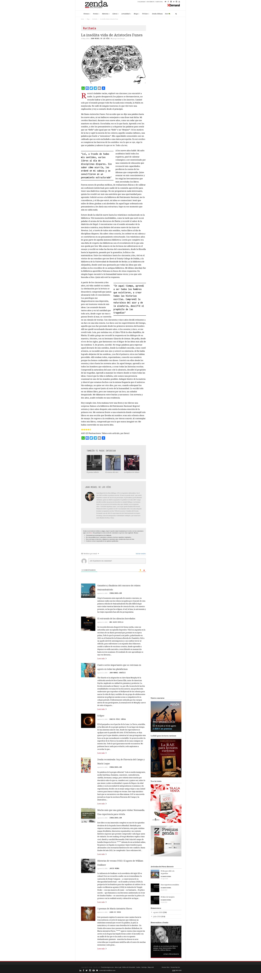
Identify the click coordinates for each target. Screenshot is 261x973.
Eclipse (100, 715)
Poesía (95, 14)
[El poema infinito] (94, 462)
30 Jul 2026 (164, 890)
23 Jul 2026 (164, 902)
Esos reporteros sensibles (170, 885)
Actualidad (125, 14)
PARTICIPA (159, 1)
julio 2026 (157, 916)
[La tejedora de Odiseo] (132, 462)
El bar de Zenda (166, 876)
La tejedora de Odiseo (131, 472)
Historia (105, 14)
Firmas (86, 14)
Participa (144, 967)
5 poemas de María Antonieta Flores (114, 908)
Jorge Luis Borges (119, 38)
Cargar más (113, 956)
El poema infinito (93, 472)
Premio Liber (166, 967)
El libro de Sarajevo (168, 897)
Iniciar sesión (140, 554)
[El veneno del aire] (113, 462)
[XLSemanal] (173, 5)
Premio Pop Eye (175, 967)
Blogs (136, 14)
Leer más (101, 658)
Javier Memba (114, 868)
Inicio (82, 19)
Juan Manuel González (117, 673)
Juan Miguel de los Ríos (100, 39)
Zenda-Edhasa (157, 14)
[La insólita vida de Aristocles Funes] (113, 65)
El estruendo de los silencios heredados (116, 618)
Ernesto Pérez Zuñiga (117, 719)
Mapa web (151, 967)
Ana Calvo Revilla (116, 622)
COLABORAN (141, 1)
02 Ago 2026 (164, 879)
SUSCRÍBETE (151, 1)
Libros (114, 14)
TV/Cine (145, 14)
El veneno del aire (111, 472)
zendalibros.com (115, 593)
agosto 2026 (157, 912)
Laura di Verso (115, 912)
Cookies (138, 967)
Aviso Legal (118, 967)
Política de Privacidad (128, 967)
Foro (166, 14)
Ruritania (94, 19)
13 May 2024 (85, 38)
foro (91, 533)
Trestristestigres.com (107, 967)
